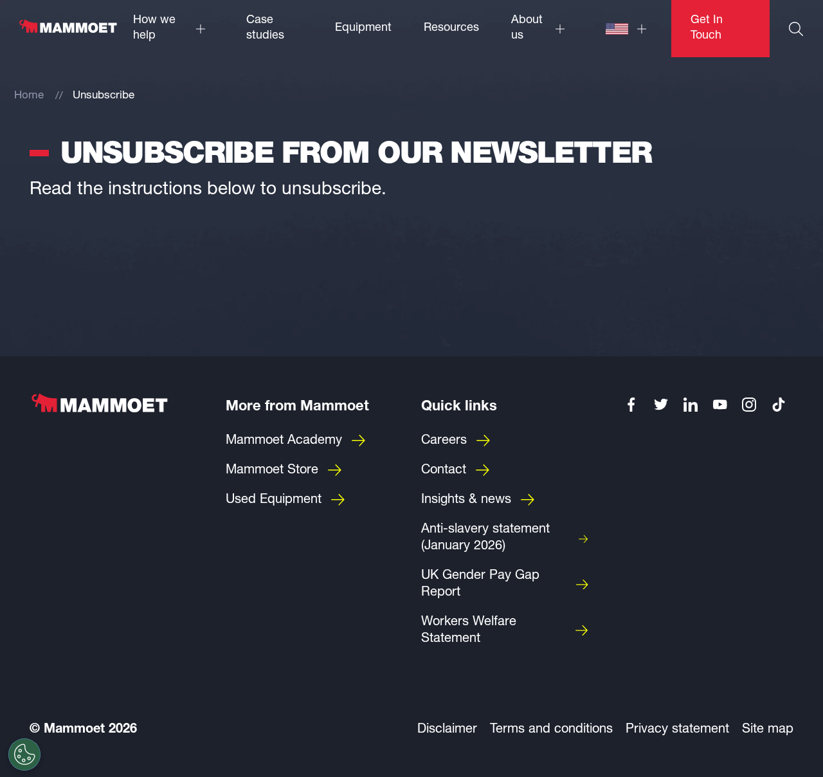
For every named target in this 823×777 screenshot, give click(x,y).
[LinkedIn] (690, 404)
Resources (451, 28)
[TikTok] (778, 404)
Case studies (265, 28)
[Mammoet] (67, 32)
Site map (767, 730)
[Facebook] (632, 404)
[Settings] (24, 754)
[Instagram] (749, 404)
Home (29, 96)
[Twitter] (661, 404)
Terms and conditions (551, 730)
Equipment (363, 28)
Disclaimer (447, 730)
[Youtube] (720, 404)
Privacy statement (677, 730)
